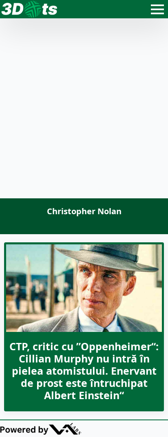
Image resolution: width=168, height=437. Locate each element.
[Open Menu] (157, 9)
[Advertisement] (84, 110)
